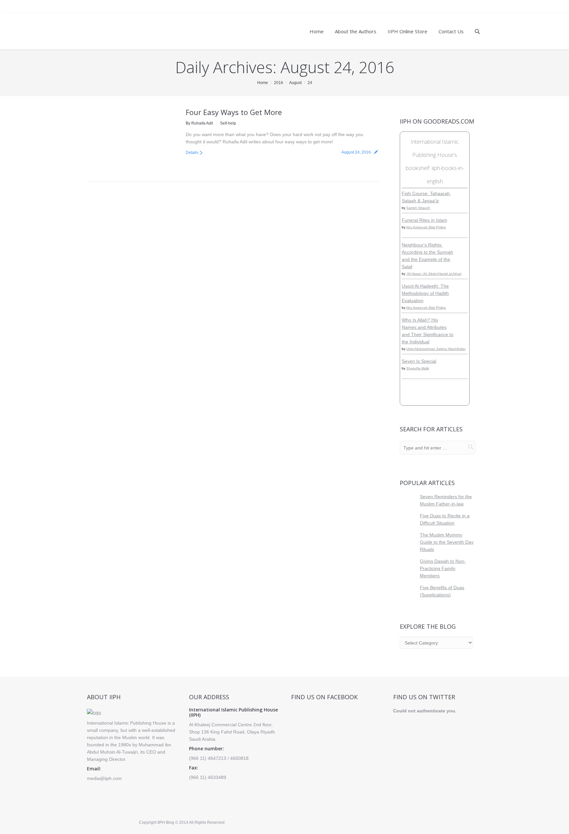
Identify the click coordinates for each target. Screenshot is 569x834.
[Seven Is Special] (463, 372)
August (295, 82)
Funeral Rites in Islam (424, 220)
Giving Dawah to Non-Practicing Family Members (443, 568)
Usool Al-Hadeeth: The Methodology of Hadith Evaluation (425, 293)
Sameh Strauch (418, 208)
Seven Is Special (419, 361)
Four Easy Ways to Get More (234, 112)
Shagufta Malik (417, 368)
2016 (278, 82)
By (199, 123)
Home (262, 82)
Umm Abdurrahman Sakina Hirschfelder (436, 349)
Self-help (228, 123)
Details (192, 152)
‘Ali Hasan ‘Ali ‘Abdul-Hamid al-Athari (433, 273)
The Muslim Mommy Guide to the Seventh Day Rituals (447, 542)
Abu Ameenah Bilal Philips (426, 227)
